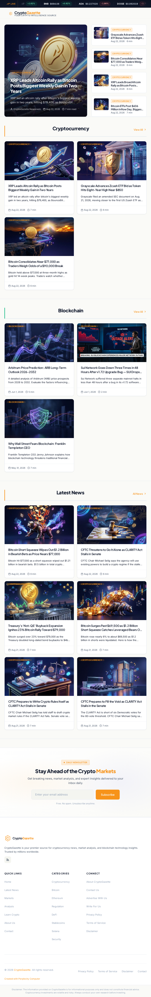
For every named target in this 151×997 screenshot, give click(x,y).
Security (56, 939)
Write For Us (93, 906)
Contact (8, 931)
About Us (9, 922)
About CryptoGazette (98, 881)
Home (7, 881)
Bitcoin (55, 890)
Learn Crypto (11, 914)
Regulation (58, 906)
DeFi (54, 914)
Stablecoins (58, 922)
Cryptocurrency (22, 72)
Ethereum (57, 898)
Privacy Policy (94, 914)
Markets (9, 898)
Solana (55, 931)
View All (138, 129)
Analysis (9, 906)
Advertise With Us (96, 898)
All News (138, 493)
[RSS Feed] (7, 859)
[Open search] (138, 13)
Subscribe (108, 794)
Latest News (11, 890)
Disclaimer (92, 931)
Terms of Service (96, 922)
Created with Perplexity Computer (22, 978)
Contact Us (92, 890)
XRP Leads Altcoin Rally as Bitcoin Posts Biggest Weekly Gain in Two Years (43, 85)
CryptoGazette (22, 969)
